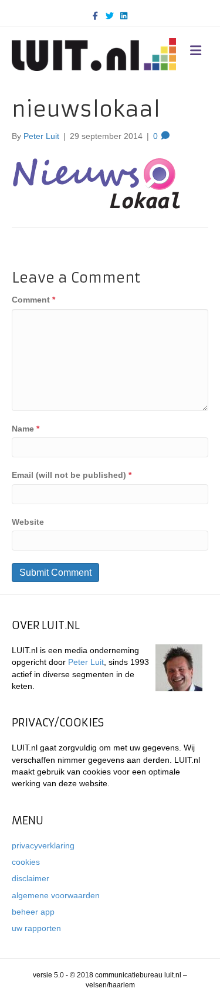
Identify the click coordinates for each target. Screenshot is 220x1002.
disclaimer (30, 878)
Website (28, 522)
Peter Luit (86, 662)
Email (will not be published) (71, 475)
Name (25, 428)
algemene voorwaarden (56, 895)
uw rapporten (36, 928)
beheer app (33, 911)
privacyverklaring (43, 845)
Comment (33, 299)
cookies (26, 862)
